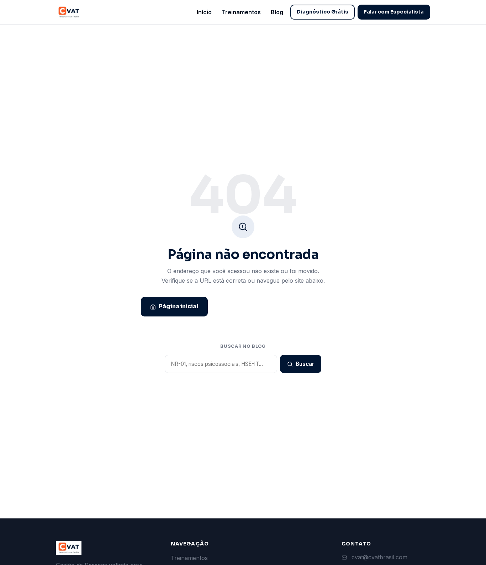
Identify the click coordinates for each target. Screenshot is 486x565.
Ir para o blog (316, 306)
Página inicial (179, 306)
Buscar (305, 364)
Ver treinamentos (247, 306)
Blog (277, 12)
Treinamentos (241, 12)
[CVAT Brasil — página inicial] (68, 12)
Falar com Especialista (394, 12)
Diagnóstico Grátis (322, 12)
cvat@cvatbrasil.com (379, 557)
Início (204, 12)
